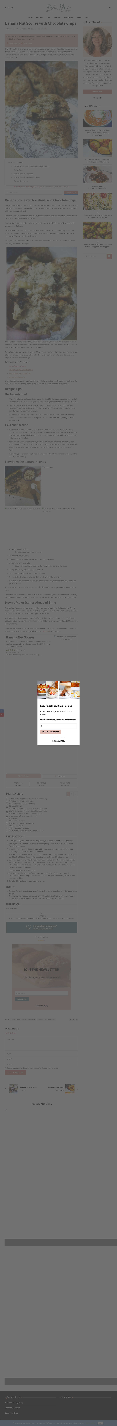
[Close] (77, 683)
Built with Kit (58, 741)
